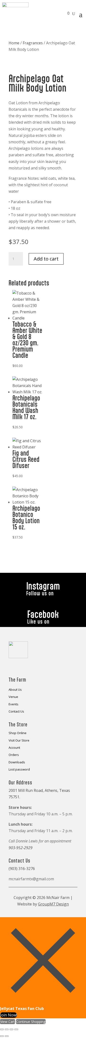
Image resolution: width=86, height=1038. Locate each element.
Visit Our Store (19, 740)
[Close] (43, 1002)
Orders (14, 755)
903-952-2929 (20, 847)
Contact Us (16, 711)
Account (14, 748)
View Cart (7, 1021)
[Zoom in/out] (2, 1029)
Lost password (19, 769)
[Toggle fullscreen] (7, 1029)
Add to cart (46, 258)
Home (14, 43)
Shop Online (18, 733)
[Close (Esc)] (16, 1029)
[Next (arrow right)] (7, 1036)
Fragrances (33, 43)
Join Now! (8, 1015)
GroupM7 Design (53, 904)
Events (13, 704)
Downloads (17, 762)
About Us (15, 690)
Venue (13, 697)
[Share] (11, 1029)
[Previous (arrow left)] (2, 1036)
